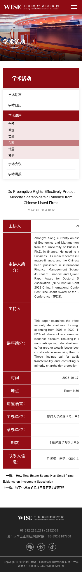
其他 (11, 155)
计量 (11, 149)
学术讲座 (14, 115)
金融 (11, 142)
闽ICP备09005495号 (52, 566)
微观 (11, 130)
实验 (11, 136)
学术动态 (14, 95)
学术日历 (14, 105)
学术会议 (14, 164)
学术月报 (14, 174)
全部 (11, 123)
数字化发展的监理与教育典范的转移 (39, 487)
